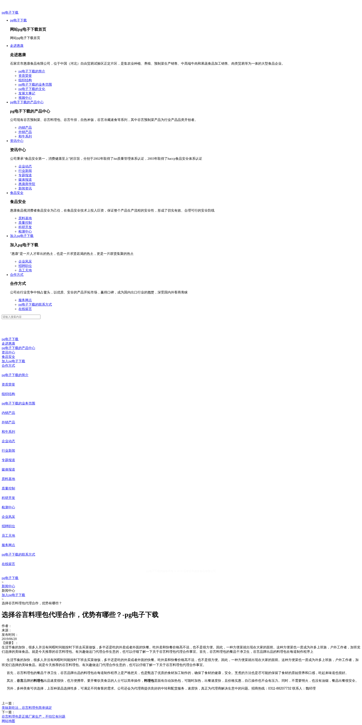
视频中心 (25, 97)
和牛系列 (25, 136)
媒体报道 (25, 179)
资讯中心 (16, 141)
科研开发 (25, 227)
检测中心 (25, 231)
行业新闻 (25, 171)
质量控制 (25, 222)
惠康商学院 (26, 184)
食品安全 (16, 193)
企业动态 (25, 166)
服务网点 (25, 300)
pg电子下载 (10, 12)
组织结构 (25, 80)
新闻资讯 (25, 188)
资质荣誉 (25, 75)
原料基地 (25, 218)
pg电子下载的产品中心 (27, 102)
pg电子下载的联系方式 (35, 304)
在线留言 (25, 309)
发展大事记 (26, 93)
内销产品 (25, 127)
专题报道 (25, 175)
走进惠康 (16, 45)
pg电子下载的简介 (31, 71)
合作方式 (16, 274)
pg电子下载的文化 (31, 89)
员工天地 (25, 270)
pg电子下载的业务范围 (35, 84)
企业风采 (25, 261)
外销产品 (25, 132)
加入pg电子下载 (22, 236)
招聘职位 (25, 266)
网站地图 (8, 721)
